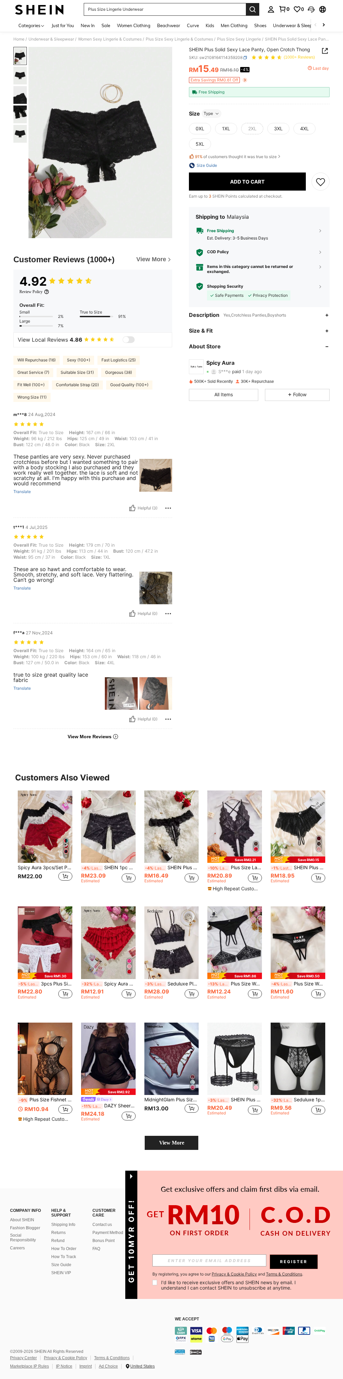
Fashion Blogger (25, 1228)
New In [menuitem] (88, 25)
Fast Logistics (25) (118, 359)
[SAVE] (321, 182)
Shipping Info (63, 1224)
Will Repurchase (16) (36, 359)
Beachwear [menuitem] (168, 25)
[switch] (129, 339)
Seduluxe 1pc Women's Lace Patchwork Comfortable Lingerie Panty (298, 1099)
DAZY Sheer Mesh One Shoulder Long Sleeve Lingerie (109, 1105)
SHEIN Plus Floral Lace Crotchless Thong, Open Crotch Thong (172, 867)
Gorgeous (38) (118, 372)
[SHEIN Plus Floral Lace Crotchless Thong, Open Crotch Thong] (171, 826)
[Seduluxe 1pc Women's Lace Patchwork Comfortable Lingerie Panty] (298, 1059)
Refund (58, 1240)
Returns (58, 1232)
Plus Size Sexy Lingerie (239, 39)
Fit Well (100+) (31, 384)
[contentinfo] (257, 1335)
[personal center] (271, 9)
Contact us (102, 1224)
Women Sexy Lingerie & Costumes (110, 39)
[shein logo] (39, 9)
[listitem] (45, 843)
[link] (284, 9)
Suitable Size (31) (77, 372)
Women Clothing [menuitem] (133, 25)
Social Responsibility (23, 1237)
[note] (234, 859)
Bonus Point (103, 1240)
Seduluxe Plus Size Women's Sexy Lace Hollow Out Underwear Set (172, 983)
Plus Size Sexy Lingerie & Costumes (179, 39)
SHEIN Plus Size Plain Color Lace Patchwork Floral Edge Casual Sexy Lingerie (298, 867)
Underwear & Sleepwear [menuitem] (298, 25)
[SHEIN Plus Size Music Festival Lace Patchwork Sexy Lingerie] (234, 1059)
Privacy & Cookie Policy (65, 1358)
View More (171, 1143)
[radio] (200, 128)
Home (18, 39)
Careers (17, 1248)
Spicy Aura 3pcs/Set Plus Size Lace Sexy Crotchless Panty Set (45, 867)
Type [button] (208, 113)
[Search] (252, 9)
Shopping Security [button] (225, 286)
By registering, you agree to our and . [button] (227, 1274)
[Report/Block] (168, 508)
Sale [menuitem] (105, 25)
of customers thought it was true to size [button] (236, 156)
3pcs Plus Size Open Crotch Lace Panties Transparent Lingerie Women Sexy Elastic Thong (45, 983)
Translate (22, 491)
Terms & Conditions (112, 1358)
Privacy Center (23, 1358)
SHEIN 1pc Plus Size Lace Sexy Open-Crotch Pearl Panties (109, 867)
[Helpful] (132, 508)
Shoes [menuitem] (260, 25)
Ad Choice (108, 1366)
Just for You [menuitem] (63, 25)
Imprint (85, 1366)
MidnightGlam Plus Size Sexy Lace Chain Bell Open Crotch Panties (171, 1099)
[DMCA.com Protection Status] (196, 1351)
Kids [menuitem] (210, 25)
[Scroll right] (323, 25)
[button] (311, 9)
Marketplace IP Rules (29, 1366)
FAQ (96, 1248)
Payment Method (107, 1232)
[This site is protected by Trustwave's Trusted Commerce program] (180, 1351)
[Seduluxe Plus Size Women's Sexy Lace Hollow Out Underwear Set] (171, 942)
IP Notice (64, 1366)
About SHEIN (22, 1220)
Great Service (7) (33, 372)
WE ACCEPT (187, 1319)
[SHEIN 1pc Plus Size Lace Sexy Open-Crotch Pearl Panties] (108, 826)
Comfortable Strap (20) (77, 384)
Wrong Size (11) (32, 397)
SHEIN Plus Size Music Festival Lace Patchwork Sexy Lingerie (235, 1099)
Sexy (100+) (78, 359)
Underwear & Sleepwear (51, 39)
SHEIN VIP (61, 1272)
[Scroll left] (315, 25)
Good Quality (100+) (129, 384)
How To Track (63, 1256)
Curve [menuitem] (193, 25)
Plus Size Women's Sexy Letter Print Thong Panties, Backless (298, 983)
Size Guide (61, 1264)
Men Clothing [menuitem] (234, 25)
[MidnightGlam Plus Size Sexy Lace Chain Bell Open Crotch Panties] (171, 1059)
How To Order (63, 1248)
